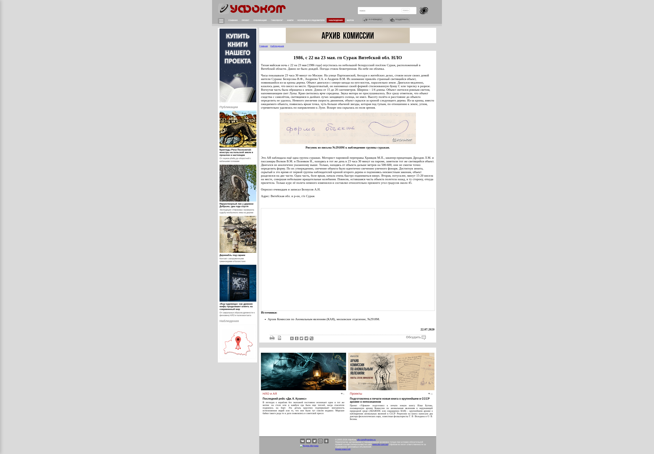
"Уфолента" (277, 20)
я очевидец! (375, 19)
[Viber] (311, 338)
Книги (290, 20)
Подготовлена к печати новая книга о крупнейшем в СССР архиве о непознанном (390, 400)
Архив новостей (343, 449)
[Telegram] (306, 338)
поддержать (402, 19)
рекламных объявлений (359, 447)
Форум (350, 20)
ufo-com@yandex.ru (366, 439)
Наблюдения (336, 20)
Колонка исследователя (311, 20)
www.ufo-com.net (380, 444)
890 (423, 337)
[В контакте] (292, 338)
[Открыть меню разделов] (221, 21)
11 (431, 394)
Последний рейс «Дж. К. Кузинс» (285, 398)
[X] (301, 338)
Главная (233, 20)
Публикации (260, 20)
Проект (245, 20)
